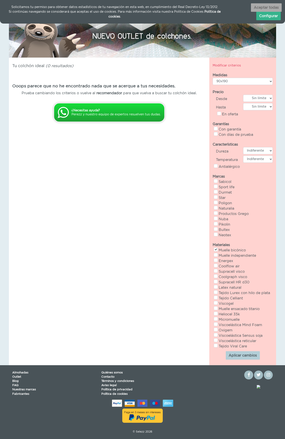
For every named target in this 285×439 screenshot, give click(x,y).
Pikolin (224, 224)
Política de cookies (114, 394)
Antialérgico (229, 166)
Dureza (222, 151)
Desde (221, 99)
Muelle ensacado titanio (239, 309)
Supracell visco (232, 271)
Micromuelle (229, 319)
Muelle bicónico (232, 250)
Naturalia (226, 208)
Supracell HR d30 (234, 282)
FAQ (15, 385)
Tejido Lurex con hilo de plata (244, 293)
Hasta (221, 107)
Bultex (224, 230)
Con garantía (230, 129)
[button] (29, 35)
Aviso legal (109, 385)
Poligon (225, 203)
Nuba (223, 219)
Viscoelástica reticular (237, 341)
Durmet (225, 192)
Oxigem (225, 330)
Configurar (268, 16)
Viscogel (226, 303)
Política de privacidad (116, 389)
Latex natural (230, 287)
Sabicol (225, 182)
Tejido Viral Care (233, 346)
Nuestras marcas (24, 389)
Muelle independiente (237, 255)
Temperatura (227, 160)
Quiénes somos (112, 372)
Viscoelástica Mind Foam (240, 325)
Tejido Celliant (231, 298)
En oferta (230, 114)
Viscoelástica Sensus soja (241, 335)
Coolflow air (229, 266)
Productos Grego (234, 214)
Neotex (225, 235)
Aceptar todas (266, 7)
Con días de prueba (236, 134)
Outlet (16, 376)
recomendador (109, 93)
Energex (226, 261)
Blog (15, 381)
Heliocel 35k (229, 314)
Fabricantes (20, 394)
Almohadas (20, 372)
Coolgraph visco (233, 277)
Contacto (107, 376)
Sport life (226, 187)
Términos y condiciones (117, 381)
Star (222, 198)
